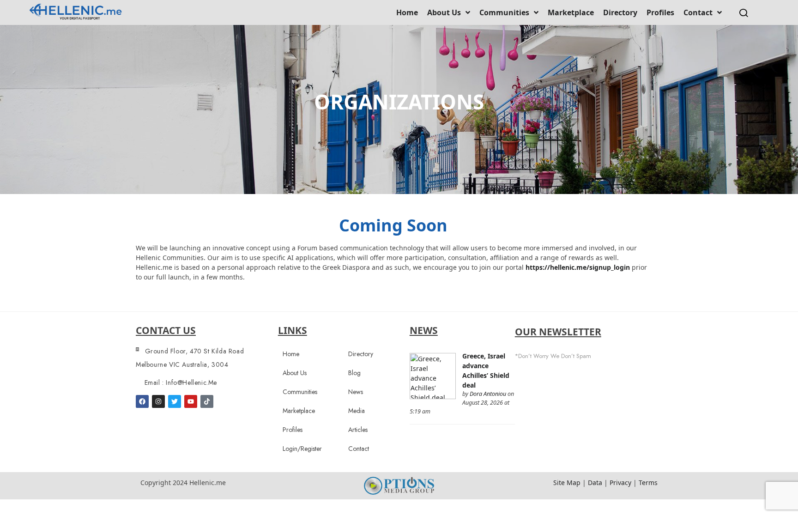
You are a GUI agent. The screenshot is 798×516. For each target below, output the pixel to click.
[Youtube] (190, 401)
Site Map (566, 482)
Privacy (620, 482)
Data (595, 482)
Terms (648, 482)
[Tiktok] (206, 401)
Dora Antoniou (488, 394)
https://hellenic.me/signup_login (578, 267)
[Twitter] (174, 401)
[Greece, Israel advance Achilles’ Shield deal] (433, 375)
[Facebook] (142, 401)
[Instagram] (158, 401)
